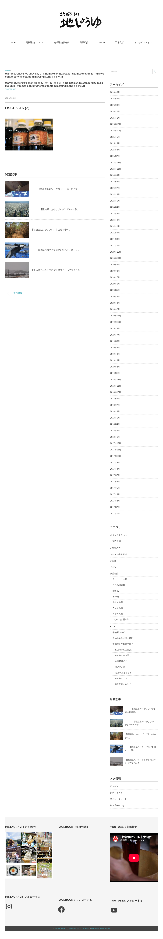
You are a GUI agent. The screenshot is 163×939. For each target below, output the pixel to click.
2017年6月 (115, 481)
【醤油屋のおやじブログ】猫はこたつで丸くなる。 (56, 270)
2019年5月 (115, 347)
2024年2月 (115, 220)
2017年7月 (115, 475)
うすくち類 (118, 614)
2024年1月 (115, 226)
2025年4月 (115, 143)
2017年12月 (115, 443)
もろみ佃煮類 (119, 585)
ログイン (114, 786)
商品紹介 (84, 42)
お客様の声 (115, 548)
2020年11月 (115, 258)
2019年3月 (115, 360)
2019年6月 (115, 341)
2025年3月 (115, 150)
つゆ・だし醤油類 (121, 619)
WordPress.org (117, 805)
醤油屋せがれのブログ (123, 644)
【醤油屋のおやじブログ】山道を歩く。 (51, 229)
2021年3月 (115, 239)
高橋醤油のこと (122, 661)
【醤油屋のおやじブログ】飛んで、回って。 (55, 250)
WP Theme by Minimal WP (100, 928)
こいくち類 (118, 608)
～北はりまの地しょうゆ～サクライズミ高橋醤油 (71, 928)
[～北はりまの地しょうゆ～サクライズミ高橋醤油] (81, 13)
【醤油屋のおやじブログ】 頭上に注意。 (55, 189)
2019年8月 (115, 328)
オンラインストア (143, 42)
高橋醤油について (35, 42)
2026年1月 (115, 118)
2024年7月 (115, 188)
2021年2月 (115, 245)
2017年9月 (115, 462)
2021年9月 (115, 233)
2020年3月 (115, 303)
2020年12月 (115, 252)
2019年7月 (115, 335)
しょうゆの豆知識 (123, 649)
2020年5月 (115, 290)
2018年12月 (115, 379)
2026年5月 (115, 98)
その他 (116, 596)
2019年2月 (115, 367)
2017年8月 (115, 469)
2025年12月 (115, 124)
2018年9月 (115, 398)
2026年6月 (115, 92)
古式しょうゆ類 (120, 579)
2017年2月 (115, 507)
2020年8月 (115, 271)
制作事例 (117, 541)
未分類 (113, 561)
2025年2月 (115, 156)
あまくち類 (118, 602)
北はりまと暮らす (123, 672)
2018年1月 (115, 437)
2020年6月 (115, 284)
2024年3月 (115, 213)
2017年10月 (115, 456)
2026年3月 (115, 105)
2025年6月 (115, 137)
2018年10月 (115, 392)
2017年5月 (115, 488)
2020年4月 (115, 296)
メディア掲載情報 (118, 554)
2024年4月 (115, 207)
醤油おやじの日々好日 (123, 638)
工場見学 (119, 42)
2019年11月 (115, 315)
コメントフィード (118, 799)
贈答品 (116, 591)
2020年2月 (115, 309)
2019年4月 (115, 354)
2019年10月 (115, 322)
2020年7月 (115, 277)
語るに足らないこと (124, 684)
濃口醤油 (17, 293)
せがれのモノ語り (123, 655)
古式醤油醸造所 (61, 42)
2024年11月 (115, 169)
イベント (114, 567)
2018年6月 (115, 411)
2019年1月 (115, 373)
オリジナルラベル (118, 535)
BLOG (102, 42)
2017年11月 (115, 450)
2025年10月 (115, 130)
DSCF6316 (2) (10, 89)
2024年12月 (115, 162)
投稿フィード (116, 792)
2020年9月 (115, 264)
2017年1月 (115, 513)
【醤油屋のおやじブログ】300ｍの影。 (55, 209)
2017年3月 (115, 501)
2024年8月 (115, 181)
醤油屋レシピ (119, 632)
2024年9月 (115, 175)
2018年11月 (115, 386)
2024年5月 (115, 201)
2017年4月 (115, 494)
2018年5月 (115, 418)
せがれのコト (121, 678)
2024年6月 (115, 194)
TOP (13, 42)
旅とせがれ (120, 667)
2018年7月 (115, 405)
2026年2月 (115, 111)
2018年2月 (115, 430)
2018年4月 (115, 424)
